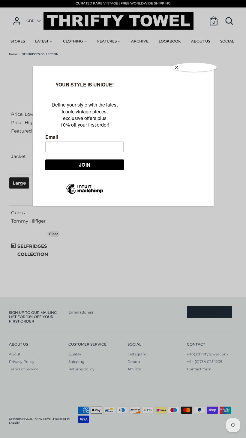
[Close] (194, 67)
